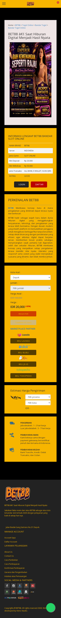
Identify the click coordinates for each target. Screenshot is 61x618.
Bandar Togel (40, 25)
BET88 (17, 25)
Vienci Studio (22, 610)
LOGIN (22, 184)
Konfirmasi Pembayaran (14, 568)
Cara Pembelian (11, 560)
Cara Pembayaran (12, 564)
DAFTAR (39, 184)
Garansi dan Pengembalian (15, 572)
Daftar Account (10, 541)
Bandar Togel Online (17, 28)
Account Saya (10, 537)
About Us (8, 552)
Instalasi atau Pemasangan (15, 576)
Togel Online (27, 25)
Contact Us (9, 556)
